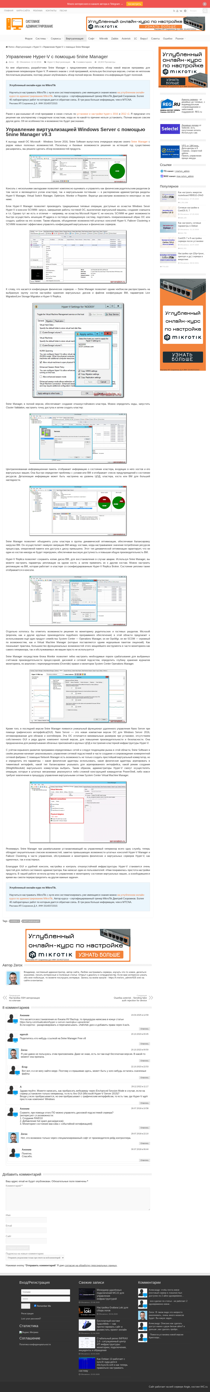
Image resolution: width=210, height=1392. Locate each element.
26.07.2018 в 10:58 (139, 1108)
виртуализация (31, 921)
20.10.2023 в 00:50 (139, 1050)
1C (135, 38)
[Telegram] (185, 11)
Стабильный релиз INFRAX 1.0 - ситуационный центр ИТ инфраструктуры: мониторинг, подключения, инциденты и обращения (103, 1344)
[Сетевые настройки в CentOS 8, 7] (168, 211)
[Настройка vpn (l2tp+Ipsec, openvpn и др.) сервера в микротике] (168, 257)
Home (11, 47)
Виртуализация (74, 38)
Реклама (37, 11)
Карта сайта (23, 11)
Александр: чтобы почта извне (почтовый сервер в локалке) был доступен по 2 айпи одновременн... (166, 1293)
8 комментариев (84, 62)
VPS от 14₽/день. (190, 145)
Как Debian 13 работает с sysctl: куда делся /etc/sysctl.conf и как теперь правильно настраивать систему (103, 1364)
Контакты (51, 11)
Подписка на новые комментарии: (25, 1253)
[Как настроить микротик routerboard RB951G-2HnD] (168, 196)
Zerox (11, 62)
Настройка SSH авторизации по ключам (24, 998)
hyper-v (15, 921)
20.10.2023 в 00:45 (139, 1034)
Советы (155, 38)
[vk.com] (180, 11)
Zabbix (114, 38)
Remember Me (43, 1306)
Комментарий (14, 1185)
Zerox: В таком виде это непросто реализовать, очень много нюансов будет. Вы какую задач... (166, 1315)
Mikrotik (103, 38)
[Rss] (174, 11)
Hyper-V (37, 47)
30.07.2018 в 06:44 (139, 1149)
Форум (28, 38)
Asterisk (126, 38)
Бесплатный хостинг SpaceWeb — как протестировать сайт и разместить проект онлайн (112, 1325)
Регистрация (27, 1313)
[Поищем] (205, 10)
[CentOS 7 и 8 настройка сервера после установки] (168, 242)
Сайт (8, 1236)
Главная (8, 11)
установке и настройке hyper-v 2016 (97, 113)
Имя (8, 1215)
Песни (63, 11)
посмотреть (134, 3)
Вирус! (144, 38)
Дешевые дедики (190, 125)
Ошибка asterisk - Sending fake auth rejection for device (130, 998)
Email (9, 1225)
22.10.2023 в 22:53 (139, 1066)
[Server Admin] (30, 23)
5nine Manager (139, 141)
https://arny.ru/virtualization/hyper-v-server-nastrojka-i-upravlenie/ (54, 1022)
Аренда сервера (190, 99)
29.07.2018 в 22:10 (139, 1134)
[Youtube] (177, 11)
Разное (180, 38)
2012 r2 (125, 113)
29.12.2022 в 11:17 (139, 1086)
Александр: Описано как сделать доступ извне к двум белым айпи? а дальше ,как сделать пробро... (167, 1326)
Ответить (144, 1029)
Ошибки (167, 38)
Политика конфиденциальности (35, 1344)
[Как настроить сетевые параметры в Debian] (168, 227)
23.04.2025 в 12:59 (139, 1015)
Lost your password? (31, 1318)
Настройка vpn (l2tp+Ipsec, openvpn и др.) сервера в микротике (191, 256)
